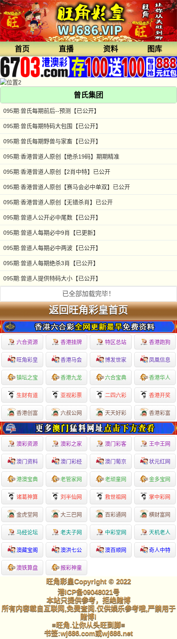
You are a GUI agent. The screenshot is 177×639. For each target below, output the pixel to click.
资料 (110, 49)
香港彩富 (159, 413)
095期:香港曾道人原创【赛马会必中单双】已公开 (66, 187)
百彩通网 (115, 514)
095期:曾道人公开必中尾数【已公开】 (52, 217)
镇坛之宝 (27, 377)
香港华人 (159, 377)
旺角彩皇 (27, 360)
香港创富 (27, 413)
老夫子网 (71, 532)
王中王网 (159, 444)
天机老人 (159, 532)
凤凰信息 (159, 360)
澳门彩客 (115, 444)
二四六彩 (115, 395)
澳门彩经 (71, 461)
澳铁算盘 (27, 567)
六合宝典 (115, 377)
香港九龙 (71, 377)
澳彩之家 (71, 444)
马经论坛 (27, 532)
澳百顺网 (115, 550)
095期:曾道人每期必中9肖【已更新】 (51, 232)
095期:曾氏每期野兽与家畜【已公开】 (52, 141)
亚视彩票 (71, 395)
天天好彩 (115, 413)
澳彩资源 (27, 444)
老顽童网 (115, 479)
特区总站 (115, 342)
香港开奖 (159, 395)
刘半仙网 (71, 497)
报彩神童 (71, 567)
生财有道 (27, 395)
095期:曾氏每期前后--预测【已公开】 (51, 110)
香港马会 (71, 360)
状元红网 (159, 461)
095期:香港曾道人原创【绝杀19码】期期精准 (61, 156)
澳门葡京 (115, 461)
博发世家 (115, 360)
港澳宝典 (27, 479)
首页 (22, 49)
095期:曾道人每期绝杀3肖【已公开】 (51, 263)
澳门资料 (27, 461)
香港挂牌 (71, 342)
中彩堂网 (115, 532)
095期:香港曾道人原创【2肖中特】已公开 (56, 171)
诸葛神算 (27, 497)
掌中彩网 (159, 497)
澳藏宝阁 (27, 550)
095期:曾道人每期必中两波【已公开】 (52, 248)
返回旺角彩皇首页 (88, 310)
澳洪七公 (71, 550)
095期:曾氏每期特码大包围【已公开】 (52, 126)
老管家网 (71, 479)
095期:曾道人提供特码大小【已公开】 (52, 278)
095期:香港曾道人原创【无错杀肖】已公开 (58, 202)
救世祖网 (115, 497)
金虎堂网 (27, 514)
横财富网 (159, 514)
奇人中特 (159, 550)
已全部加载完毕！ (88, 293)
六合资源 (27, 342)
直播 (66, 49)
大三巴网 (71, 514)
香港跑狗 (159, 342)
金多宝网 (159, 479)
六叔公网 (71, 413)
